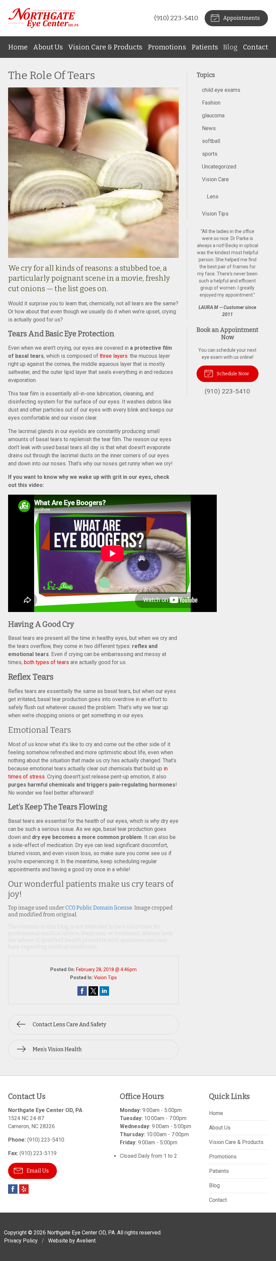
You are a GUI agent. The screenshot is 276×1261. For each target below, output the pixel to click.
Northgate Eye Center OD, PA (81, 1232)
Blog (230, 47)
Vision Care (215, 179)
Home (18, 47)
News (209, 128)
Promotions (167, 47)
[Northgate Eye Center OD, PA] (43, 18)
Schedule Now (232, 374)
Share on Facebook (82, 991)
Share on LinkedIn (104, 991)
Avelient (86, 1240)
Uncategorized (219, 166)
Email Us (37, 1171)
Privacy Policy (21, 1240)
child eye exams (221, 90)
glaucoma (213, 115)
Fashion (211, 103)
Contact (255, 47)
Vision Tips (105, 977)
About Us (48, 47)
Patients (205, 47)
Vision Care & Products (105, 47)
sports (209, 154)
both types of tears (46, 662)
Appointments (241, 18)
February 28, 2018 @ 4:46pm (106, 969)
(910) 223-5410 (176, 18)
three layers (114, 356)
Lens (212, 196)
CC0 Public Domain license (98, 908)
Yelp (24, 1189)
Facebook (13, 1189)
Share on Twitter (93, 991)
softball (211, 141)
